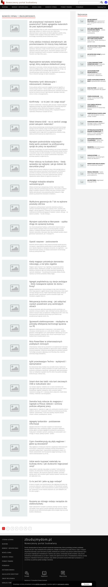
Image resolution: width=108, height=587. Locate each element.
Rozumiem (86, 584)
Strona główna (7, 539)
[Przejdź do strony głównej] (3, 2)
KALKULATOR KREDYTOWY (10, 574)
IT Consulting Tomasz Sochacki (39, 580)
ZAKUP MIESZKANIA (8, 578)
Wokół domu (36, 7)
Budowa (5, 7)
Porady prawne (66, 7)
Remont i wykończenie (20, 7)
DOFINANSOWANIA (8, 570)
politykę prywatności (40, 584)
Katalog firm (102, 7)
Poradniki (79, 7)
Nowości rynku (51, 7)
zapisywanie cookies (63, 584)
